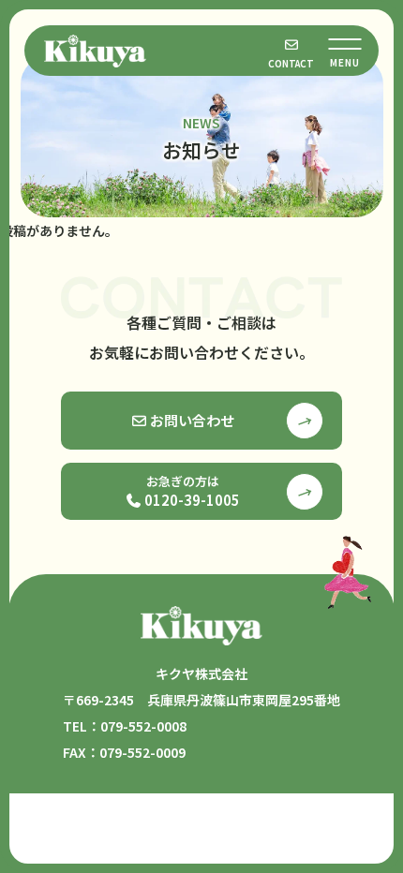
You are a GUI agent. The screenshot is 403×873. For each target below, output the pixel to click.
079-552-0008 (143, 726)
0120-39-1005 (191, 491)
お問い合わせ (190, 420)
